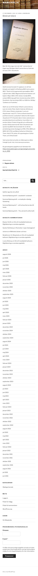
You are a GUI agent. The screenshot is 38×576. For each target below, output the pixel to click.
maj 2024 (6, 352)
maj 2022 (5, 436)
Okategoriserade (8, 487)
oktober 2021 (7, 461)
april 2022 (6, 439)
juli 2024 (5, 345)
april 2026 (6, 269)
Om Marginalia (7, 520)
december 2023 (8, 370)
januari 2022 (6, 450)
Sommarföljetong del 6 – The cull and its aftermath (18, 211)
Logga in (5, 498)
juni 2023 (6, 392)
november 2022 (8, 418)
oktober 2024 (7, 334)
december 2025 (8, 283)
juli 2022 (5, 432)
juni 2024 (6, 349)
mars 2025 (6, 316)
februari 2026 (7, 276)
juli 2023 (5, 389)
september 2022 (8, 425)
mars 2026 (6, 272)
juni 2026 (6, 261)
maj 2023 (6, 396)
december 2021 (7, 454)
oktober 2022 (7, 421)
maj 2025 (6, 309)
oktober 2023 (7, 378)
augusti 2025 (7, 298)
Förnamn (5, 530)
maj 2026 (6, 265)
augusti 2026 (7, 254)
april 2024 (6, 356)
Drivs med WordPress (9, 571)
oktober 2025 (7, 290)
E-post (5, 539)
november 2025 (8, 287)
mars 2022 (6, 443)
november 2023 (8, 374)
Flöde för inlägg (7, 502)
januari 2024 (7, 367)
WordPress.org (7, 509)
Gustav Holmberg (8, 228)
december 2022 (8, 414)
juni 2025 (6, 305)
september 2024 (8, 338)
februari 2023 (7, 407)
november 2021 (7, 458)
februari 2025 (7, 320)
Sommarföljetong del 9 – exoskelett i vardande (17, 195)
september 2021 (8, 465)
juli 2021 (5, 472)
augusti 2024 (7, 341)
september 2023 (8, 381)
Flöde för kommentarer (10, 505)
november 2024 (8, 330)
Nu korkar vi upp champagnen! (25, 228)
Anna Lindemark (24, 13)
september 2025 (8, 294)
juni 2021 (5, 476)
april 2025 (6, 312)
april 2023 (6, 399)
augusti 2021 (7, 469)
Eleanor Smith (7, 222)
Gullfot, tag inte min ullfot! (11, 192)
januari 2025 (7, 323)
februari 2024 (7, 363)
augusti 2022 (7, 429)
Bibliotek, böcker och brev (18, 231)
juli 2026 (5, 258)
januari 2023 (7, 410)
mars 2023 (6, 403)
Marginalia (11, 2)
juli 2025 (5, 301)
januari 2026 (7, 280)
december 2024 (8, 327)
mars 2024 (6, 360)
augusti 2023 (7, 385)
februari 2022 (7, 447)
